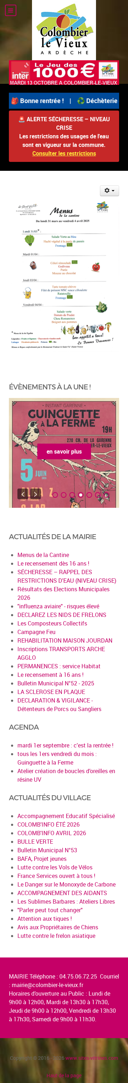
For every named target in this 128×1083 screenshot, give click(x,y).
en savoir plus (64, 451)
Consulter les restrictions (64, 153)
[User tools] (109, 190)
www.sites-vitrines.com (91, 1057)
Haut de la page (64, 1075)
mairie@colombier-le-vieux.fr (47, 985)
